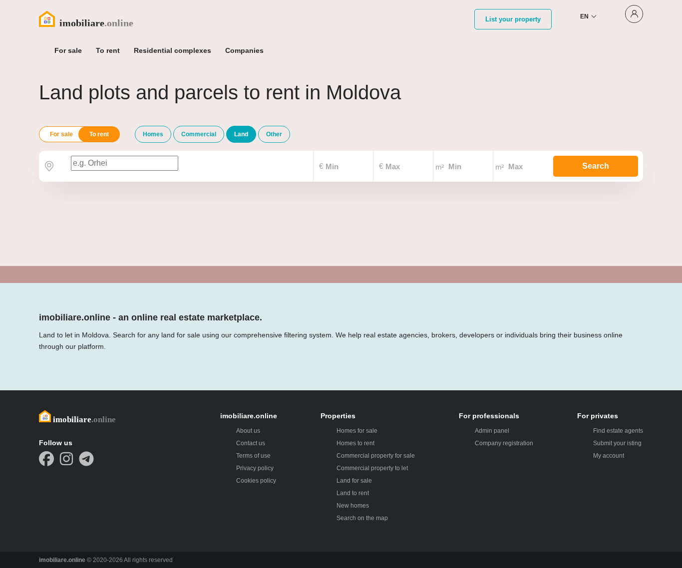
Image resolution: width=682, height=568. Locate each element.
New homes (353, 505)
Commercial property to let (372, 468)
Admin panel (492, 430)
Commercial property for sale (376, 455)
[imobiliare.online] (99, 19)
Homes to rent (355, 443)
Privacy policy (255, 468)
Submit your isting (617, 443)
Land (241, 134)
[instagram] (66, 458)
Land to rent (353, 493)
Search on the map (362, 518)
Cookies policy (256, 480)
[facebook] (46, 458)
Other (274, 134)
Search (595, 166)
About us (248, 430)
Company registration (504, 443)
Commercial (198, 134)
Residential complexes (172, 50)
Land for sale (354, 480)
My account (608, 455)
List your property (513, 19)
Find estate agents (618, 430)
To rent (99, 134)
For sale (61, 134)
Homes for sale (357, 430)
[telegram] (86, 458)
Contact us (250, 443)
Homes (153, 134)
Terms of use (253, 455)
